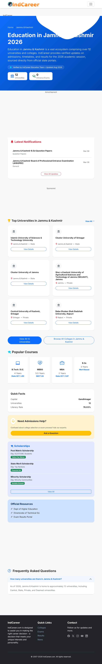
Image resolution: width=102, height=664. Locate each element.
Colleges (42, 627)
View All (89, 221)
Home (10, 27)
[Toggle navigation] (90, 4)
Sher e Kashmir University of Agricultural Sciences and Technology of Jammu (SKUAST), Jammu (71, 276)
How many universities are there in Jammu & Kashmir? (36, 579)
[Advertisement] (51, 110)
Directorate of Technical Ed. (27, 513)
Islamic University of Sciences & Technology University (26, 239)
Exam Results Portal (23, 517)
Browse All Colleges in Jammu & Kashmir (69, 340)
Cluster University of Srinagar (70, 238)
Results (41, 635)
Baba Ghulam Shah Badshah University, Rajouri (69, 312)
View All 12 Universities (24, 340)
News (40, 639)
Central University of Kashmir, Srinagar (25, 312)
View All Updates (51, 174)
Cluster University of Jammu (25, 272)
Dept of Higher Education (26, 509)
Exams (41, 631)
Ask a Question (51, 433)
